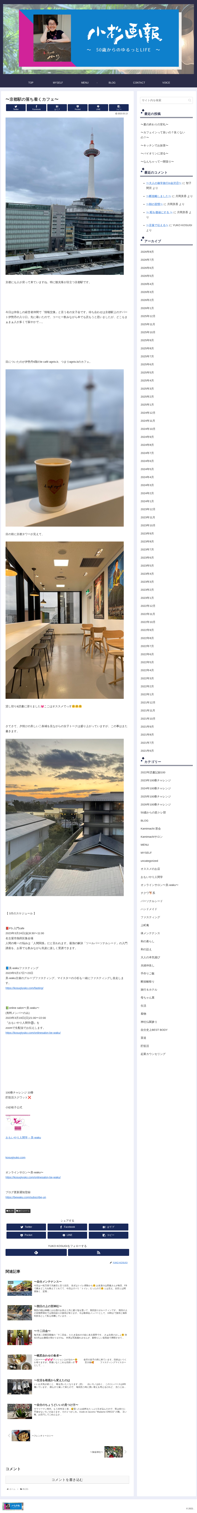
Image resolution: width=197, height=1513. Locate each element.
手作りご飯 (148, 973)
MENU (145, 844)
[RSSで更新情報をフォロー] (98, 1252)
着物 (143, 1013)
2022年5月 (147, 662)
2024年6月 (147, 461)
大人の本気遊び (150, 957)
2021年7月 (147, 742)
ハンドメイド (149, 909)
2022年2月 (147, 686)
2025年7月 (147, 356)
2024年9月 (147, 436)
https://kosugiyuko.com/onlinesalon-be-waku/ (33, 1032)
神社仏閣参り (149, 1021)
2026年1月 (147, 308)
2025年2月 (147, 396)
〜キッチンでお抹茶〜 (154, 145)
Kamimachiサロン (152, 836)
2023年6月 (147, 557)
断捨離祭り (148, 981)
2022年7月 (147, 646)
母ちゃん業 (148, 997)
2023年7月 (147, 549)
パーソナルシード (152, 901)
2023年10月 (148, 525)
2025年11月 (148, 324)
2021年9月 (147, 726)
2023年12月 (148, 509)
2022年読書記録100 (153, 772)
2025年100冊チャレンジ (156, 796)
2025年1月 (147, 404)
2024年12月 (148, 412)
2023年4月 (147, 573)
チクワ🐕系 (148, 893)
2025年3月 (147, 388)
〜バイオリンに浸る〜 (154, 153)
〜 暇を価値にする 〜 (159, 212)
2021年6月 (147, 750)
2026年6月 (147, 267)
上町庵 (145, 925)
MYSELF (146, 852)
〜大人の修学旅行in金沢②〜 (164, 183)
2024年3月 (147, 485)
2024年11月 (148, 420)
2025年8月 (147, 348)
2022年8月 (147, 638)
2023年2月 (147, 589)
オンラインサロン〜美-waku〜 (160, 885)
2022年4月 (147, 670)
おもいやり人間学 (152, 877)
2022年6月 (147, 654)
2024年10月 (148, 428)
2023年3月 (147, 581)
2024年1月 (147, 501)
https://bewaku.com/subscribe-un (26, 1197)
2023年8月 (147, 541)
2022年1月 (147, 694)
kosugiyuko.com (15, 1157)
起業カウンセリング (153, 1054)
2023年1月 (147, 597)
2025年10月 (148, 332)
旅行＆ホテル (24, 1211)
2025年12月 (148, 316)
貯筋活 (145, 1046)
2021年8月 (147, 734)
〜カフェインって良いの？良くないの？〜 (163, 135)
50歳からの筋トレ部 (153, 812)
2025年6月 (147, 364)
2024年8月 (147, 445)
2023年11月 (148, 517)
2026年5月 (147, 275)
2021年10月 (148, 718)
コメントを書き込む (67, 1480)
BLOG (11, 1211)
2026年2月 (147, 300)
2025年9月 (147, 340)
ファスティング (150, 917)
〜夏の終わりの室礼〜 (154, 124)
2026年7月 (147, 259)
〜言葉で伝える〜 (157, 225)
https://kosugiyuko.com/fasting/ (24, 988)
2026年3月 (147, 292)
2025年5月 (147, 372)
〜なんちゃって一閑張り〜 (157, 161)
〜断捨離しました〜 (158, 196)
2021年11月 (148, 710)
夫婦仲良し (148, 965)
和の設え (146, 949)
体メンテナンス (150, 933)
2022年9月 (147, 630)
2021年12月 (148, 702)
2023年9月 (147, 533)
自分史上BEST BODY (154, 1029)
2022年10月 (148, 622)
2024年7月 (147, 453)
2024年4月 (147, 477)
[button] (189, 100)
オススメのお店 (150, 868)
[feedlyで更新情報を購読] (36, 1252)
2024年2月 (147, 493)
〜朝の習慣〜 (154, 204)
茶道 (143, 1038)
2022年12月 (148, 605)
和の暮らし (148, 941)
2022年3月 (147, 678)
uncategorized (149, 860)
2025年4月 (147, 380)
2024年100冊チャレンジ (156, 788)
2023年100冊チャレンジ (156, 780)
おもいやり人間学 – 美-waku (23, 1137)
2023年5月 (147, 565)
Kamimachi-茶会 (151, 828)
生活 (143, 1005)
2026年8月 (147, 251)
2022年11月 (148, 614)
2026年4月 (147, 284)
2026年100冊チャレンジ (156, 804)
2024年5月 (147, 469)
